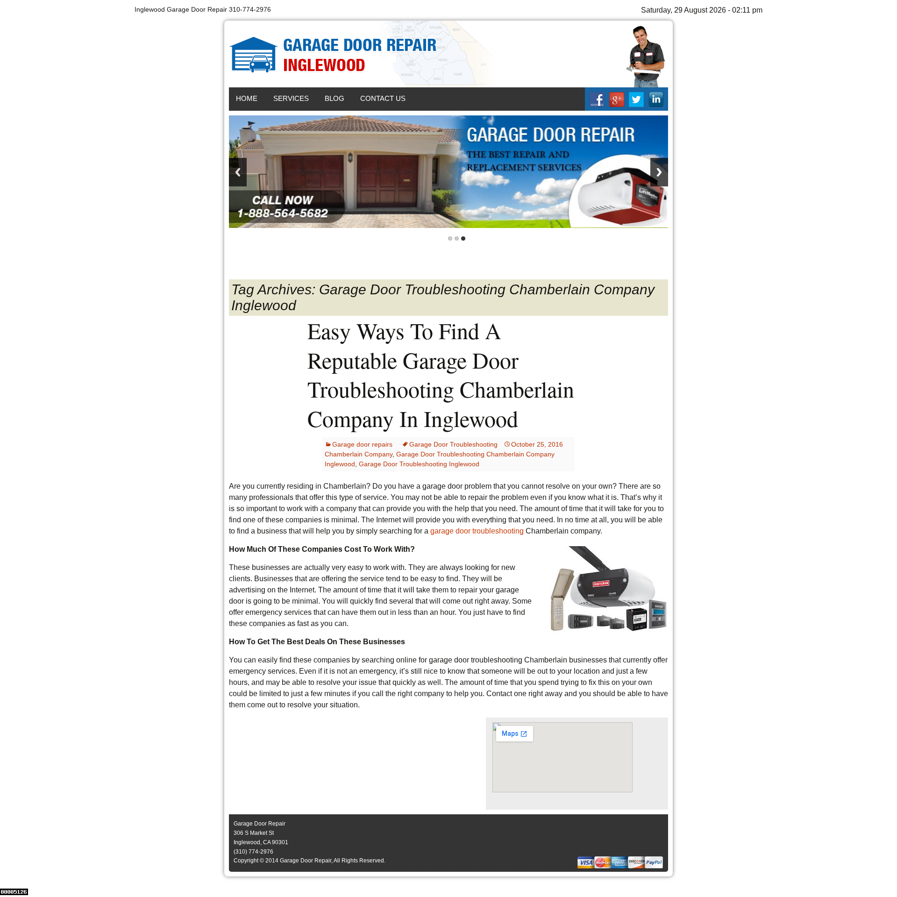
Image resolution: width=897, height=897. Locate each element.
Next (659, 172)
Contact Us (383, 98)
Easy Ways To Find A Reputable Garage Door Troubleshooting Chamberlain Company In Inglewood (440, 374)
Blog (334, 98)
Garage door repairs (362, 444)
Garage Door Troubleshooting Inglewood (419, 464)
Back (238, 172)
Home (246, 98)
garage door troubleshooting (477, 531)
